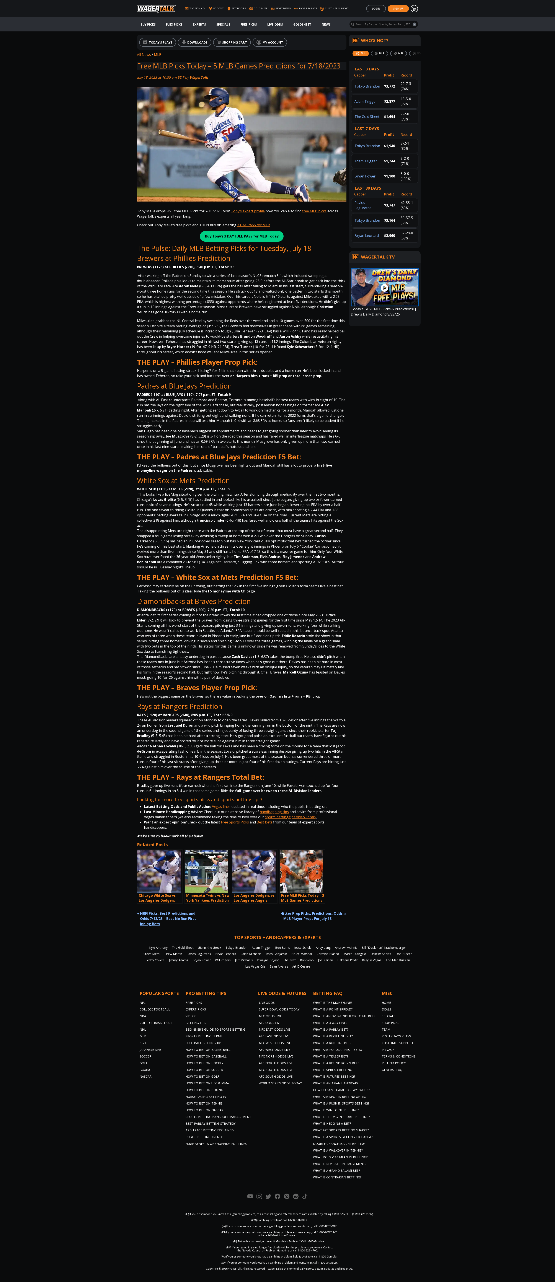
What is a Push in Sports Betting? (341, 1103)
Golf (144, 1063)
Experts (199, 24)
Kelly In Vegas (371, 960)
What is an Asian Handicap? (335, 1083)
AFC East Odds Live (274, 1036)
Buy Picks (148, 24)
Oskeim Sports (381, 954)
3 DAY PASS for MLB (253, 225)
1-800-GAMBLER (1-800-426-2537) (352, 1214)
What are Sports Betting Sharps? (341, 1130)
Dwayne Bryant (268, 960)
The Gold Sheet (366, 116)
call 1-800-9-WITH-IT (324, 1232)
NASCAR (146, 1076)
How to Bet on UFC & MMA (207, 1083)
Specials (223, 24)
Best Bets (264, 822)
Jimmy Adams (178, 960)
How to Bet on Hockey (204, 1063)
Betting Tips (196, 1023)
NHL (143, 1029)
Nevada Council (251, 1250)
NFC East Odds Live (274, 1029)
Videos (191, 1016)
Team (386, 1029)
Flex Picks (174, 24)
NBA (143, 1016)
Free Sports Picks (235, 822)
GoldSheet (302, 24)
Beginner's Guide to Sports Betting (215, 1029)
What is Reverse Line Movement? (339, 1164)
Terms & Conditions (398, 1056)
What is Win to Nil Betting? (336, 1110)
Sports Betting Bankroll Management (218, 1117)
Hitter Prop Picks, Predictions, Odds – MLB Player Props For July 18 (312, 916)
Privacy (388, 1050)
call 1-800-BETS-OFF (325, 1226)
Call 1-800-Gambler (313, 1241)
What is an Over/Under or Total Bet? (344, 1016)
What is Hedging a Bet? (332, 1123)
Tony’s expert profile (248, 211)
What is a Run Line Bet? (332, 1043)
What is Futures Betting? (334, 1076)
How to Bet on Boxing (204, 1090)
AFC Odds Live (270, 1023)
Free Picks (249, 24)
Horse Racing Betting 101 (207, 1097)
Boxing (145, 1070)
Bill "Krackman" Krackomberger (384, 947)
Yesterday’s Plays (396, 1036)
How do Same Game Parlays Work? (341, 1090)
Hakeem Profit (347, 960)
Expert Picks (196, 1009)
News (326, 24)
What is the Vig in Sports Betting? (341, 1117)
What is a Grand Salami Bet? (336, 1170)
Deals (386, 1009)
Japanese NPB (150, 1050)
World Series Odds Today (280, 1083)
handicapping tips (274, 811)
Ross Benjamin (276, 954)
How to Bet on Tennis (204, 1103)
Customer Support (397, 1043)
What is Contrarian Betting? (337, 1177)
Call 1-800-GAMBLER (294, 1220)
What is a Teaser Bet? (330, 1056)
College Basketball (156, 1023)
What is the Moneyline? (332, 1003)
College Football (155, 1009)
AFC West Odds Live (274, 1050)
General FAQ (392, 1070)
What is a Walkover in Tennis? (338, 1150)
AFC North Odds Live (276, 1063)
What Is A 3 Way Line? (330, 1023)
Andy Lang (323, 947)
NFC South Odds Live (276, 1070)
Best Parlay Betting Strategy (210, 1123)
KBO (143, 1043)
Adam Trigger (365, 101)
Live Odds (275, 24)
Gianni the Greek (209, 947)
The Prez (289, 960)
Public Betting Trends (205, 1137)
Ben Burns (282, 947)
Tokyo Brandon (367, 86)
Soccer (145, 1056)
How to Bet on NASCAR (204, 1110)
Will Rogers (223, 960)
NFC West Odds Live (275, 1043)
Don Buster (403, 954)
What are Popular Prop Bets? (337, 1050)
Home (386, 1003)
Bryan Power (364, 176)
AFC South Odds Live (275, 1076)
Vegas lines (221, 806)
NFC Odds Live (270, 1016)
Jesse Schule (303, 947)
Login (376, 8)
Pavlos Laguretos (198, 954)
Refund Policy (394, 1063)
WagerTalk (199, 77)
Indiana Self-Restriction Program (277, 1235)
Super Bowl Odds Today (279, 1009)
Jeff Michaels (244, 960)
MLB (158, 54)
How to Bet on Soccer (204, 1070)
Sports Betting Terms (204, 1036)
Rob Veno (307, 960)
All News (144, 54)
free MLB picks (314, 211)
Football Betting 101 (204, 1043)
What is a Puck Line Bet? (333, 1036)
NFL (142, 1003)
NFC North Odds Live (276, 1056)
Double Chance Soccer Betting (339, 1144)
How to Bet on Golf (202, 1076)
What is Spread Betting (332, 1070)
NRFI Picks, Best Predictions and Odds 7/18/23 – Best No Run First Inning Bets (168, 918)
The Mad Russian (398, 960)
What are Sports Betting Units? (339, 1097)
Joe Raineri (325, 960)
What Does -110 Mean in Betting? (340, 1157)
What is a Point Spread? (333, 1009)
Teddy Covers (155, 960)
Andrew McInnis (346, 947)
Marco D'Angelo (354, 954)
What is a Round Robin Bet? (336, 1063)
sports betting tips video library (290, 817)
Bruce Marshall (301, 954)
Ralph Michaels (250, 954)
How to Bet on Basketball (208, 1050)
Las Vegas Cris (255, 966)
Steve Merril (152, 954)
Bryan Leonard (366, 235)
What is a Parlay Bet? (330, 1029)
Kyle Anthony (158, 947)
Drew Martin (173, 954)
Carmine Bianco (328, 954)
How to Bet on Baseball (206, 1056)
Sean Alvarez (279, 966)
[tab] (361, 53)
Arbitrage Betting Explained (210, 1130)
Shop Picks (390, 1023)
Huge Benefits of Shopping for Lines (216, 1144)
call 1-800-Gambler (326, 1256)
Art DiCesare (301, 966)
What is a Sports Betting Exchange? (343, 1137)
